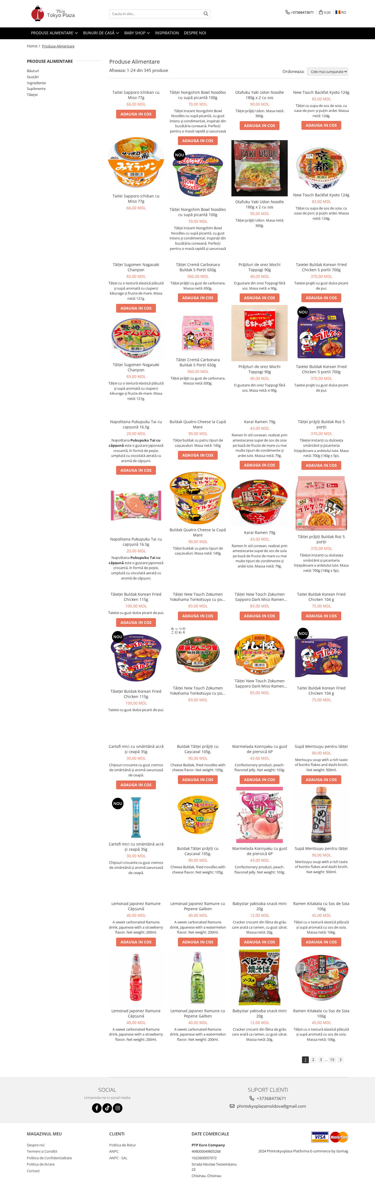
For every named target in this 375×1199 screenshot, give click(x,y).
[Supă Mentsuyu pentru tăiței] (321, 815)
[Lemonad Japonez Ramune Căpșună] (136, 977)
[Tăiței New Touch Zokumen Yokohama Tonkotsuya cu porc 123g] (198, 654)
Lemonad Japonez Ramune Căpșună (136, 906)
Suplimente (36, 88)
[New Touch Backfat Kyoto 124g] (321, 168)
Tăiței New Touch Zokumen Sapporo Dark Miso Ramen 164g (260, 597)
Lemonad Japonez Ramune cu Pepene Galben (197, 906)
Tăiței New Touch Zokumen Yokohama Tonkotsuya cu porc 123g (198, 597)
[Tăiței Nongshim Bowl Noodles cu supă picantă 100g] (198, 176)
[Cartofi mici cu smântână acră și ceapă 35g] (136, 817)
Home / (34, 46)
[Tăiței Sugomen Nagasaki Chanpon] (136, 338)
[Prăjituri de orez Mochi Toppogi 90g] (259, 333)
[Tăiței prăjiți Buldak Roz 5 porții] (321, 503)
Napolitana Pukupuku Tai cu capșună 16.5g (136, 424)
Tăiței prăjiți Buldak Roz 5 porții (321, 424)
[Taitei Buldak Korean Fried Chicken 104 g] (321, 654)
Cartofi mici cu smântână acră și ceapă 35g (136, 749)
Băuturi (33, 70)
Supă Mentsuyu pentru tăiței (321, 746)
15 (332, 1059)
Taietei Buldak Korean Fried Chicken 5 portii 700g (321, 267)
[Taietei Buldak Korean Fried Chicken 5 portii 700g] (321, 333)
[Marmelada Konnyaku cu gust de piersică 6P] (259, 815)
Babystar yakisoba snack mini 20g (260, 906)
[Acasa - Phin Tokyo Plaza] (54, 13)
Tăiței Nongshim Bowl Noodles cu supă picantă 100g (198, 95)
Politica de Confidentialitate (49, 1157)
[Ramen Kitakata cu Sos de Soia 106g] (321, 977)
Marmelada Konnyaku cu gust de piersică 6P (259, 749)
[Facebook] (97, 1108)
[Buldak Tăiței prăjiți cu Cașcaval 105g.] (198, 815)
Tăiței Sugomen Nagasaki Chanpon (136, 267)
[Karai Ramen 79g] (259, 503)
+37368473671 (271, 1098)
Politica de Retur (122, 1145)
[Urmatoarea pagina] (340, 1059)
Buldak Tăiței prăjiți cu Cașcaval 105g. (198, 749)
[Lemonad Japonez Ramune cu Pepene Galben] (198, 977)
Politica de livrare (41, 1164)
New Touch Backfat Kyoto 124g (321, 92)
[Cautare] (206, 13)
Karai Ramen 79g (259, 421)
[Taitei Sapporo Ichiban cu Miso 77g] (136, 162)
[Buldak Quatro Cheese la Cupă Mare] (198, 498)
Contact (33, 1170)
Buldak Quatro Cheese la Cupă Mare (198, 424)
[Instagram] (117, 1108)
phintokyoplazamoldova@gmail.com (271, 1106)
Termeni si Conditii (42, 1151)
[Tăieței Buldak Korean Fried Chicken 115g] (136, 658)
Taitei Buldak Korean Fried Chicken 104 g (321, 597)
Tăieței (32, 94)
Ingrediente (36, 82)
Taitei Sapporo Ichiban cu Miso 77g (136, 95)
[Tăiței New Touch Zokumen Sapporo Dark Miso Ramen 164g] (259, 655)
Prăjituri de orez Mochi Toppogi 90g (260, 267)
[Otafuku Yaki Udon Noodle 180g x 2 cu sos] (259, 168)
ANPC (114, 1151)
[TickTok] (107, 1108)
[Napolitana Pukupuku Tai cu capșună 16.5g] (136, 505)
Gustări (33, 76)
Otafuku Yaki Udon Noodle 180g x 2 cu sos (259, 95)
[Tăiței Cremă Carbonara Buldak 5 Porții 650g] (198, 333)
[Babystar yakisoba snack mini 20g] (259, 977)
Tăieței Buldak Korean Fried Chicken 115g (136, 597)
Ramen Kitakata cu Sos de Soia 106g (321, 906)
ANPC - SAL (118, 1157)
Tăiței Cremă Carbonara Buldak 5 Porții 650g (198, 267)
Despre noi (35, 1145)
